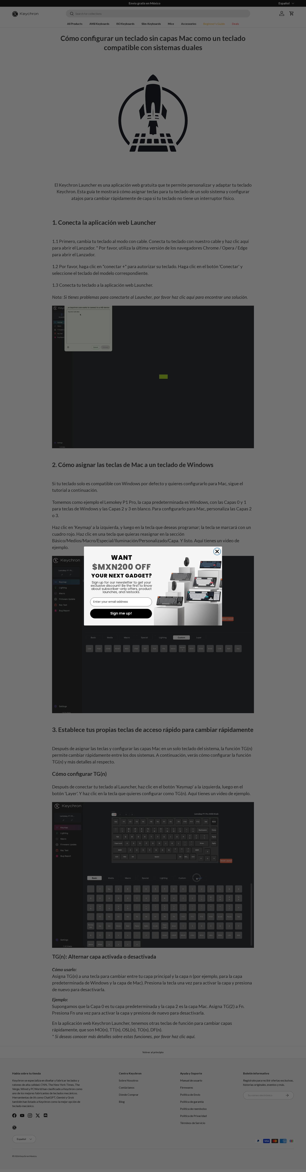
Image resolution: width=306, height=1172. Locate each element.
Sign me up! (121, 613)
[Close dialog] (217, 551)
